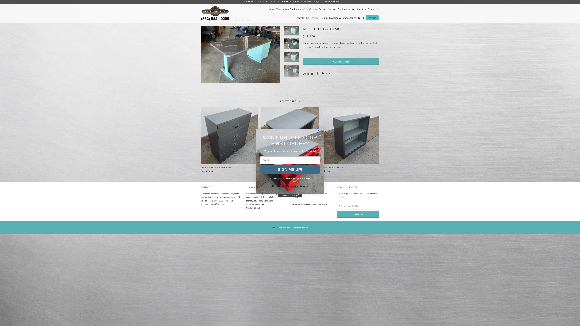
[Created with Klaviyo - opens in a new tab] (290, 195)
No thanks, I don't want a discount (290, 186)
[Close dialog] (320, 132)
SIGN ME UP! (290, 169)
